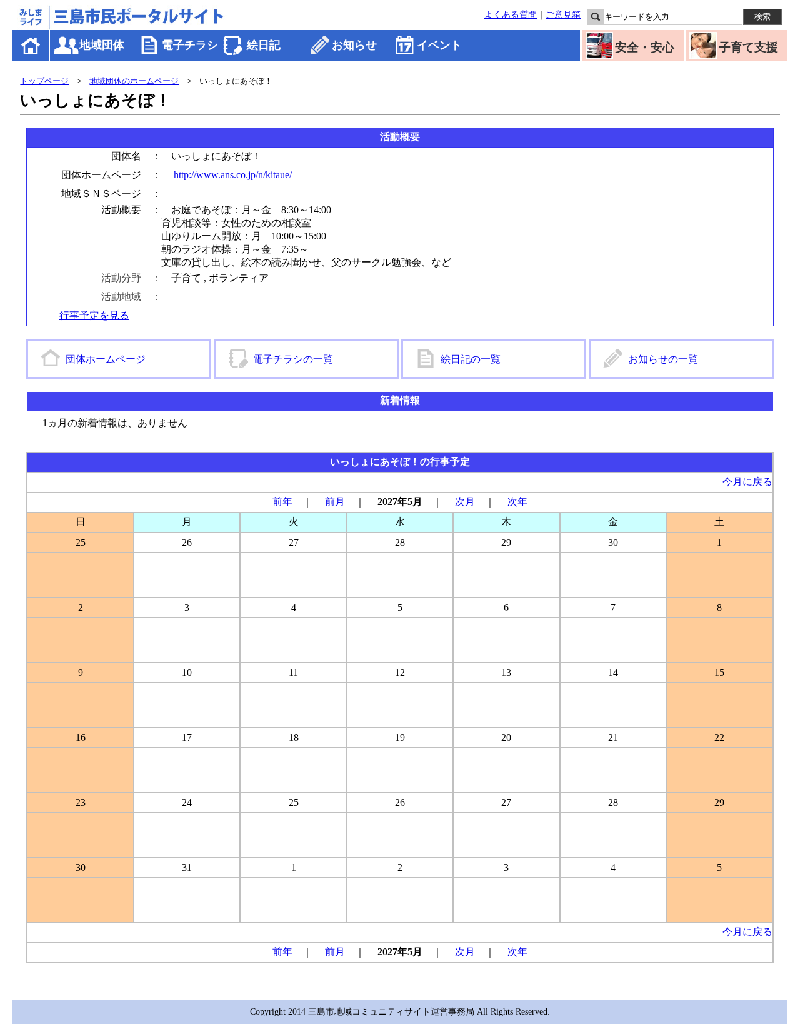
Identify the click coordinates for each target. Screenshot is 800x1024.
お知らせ (354, 45)
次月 (465, 501)
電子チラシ (190, 45)
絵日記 (264, 45)
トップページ (44, 81)
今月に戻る (747, 481)
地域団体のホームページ (134, 81)
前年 (282, 501)
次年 (518, 501)
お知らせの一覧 (663, 359)
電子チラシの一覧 (293, 359)
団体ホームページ (106, 359)
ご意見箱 (563, 14)
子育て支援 (748, 47)
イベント (439, 45)
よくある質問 (510, 14)
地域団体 (101, 45)
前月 (335, 501)
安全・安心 (644, 47)
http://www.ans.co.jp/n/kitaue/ (233, 174)
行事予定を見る (94, 315)
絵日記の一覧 (471, 359)
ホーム (31, 45)
